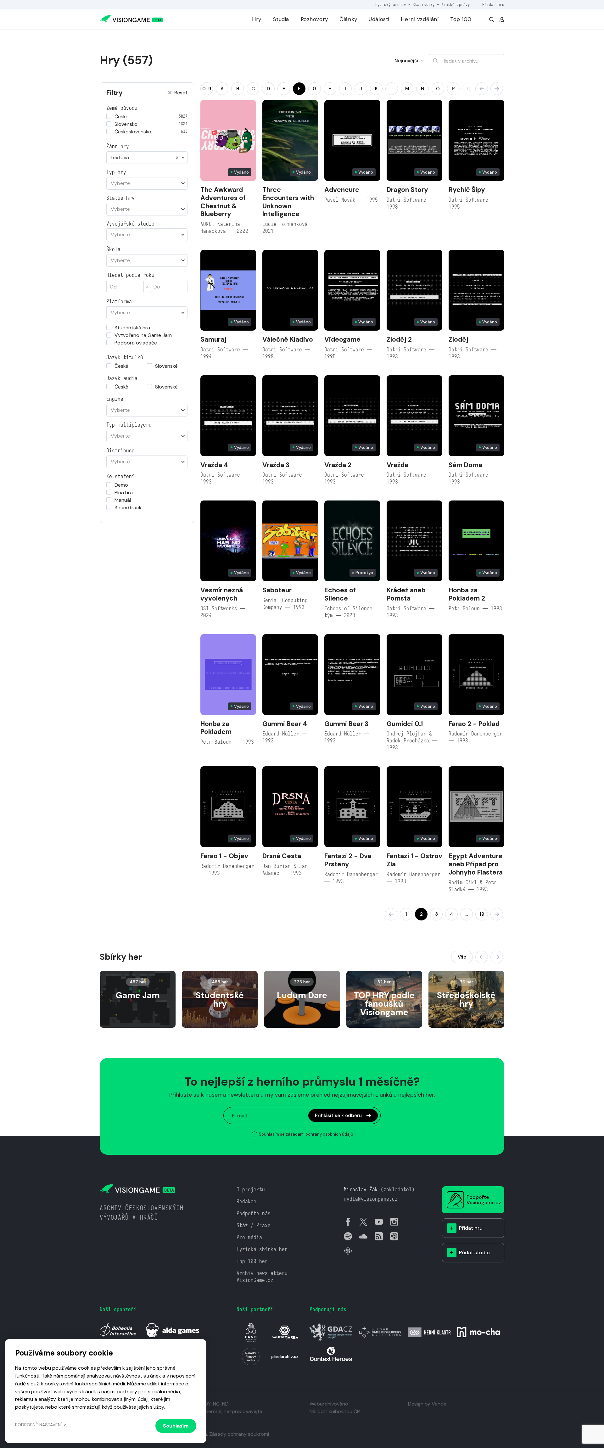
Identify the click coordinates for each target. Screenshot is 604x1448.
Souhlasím (176, 1426)
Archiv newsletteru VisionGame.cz (262, 1276)
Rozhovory (314, 19)
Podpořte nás (254, 1213)
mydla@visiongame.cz (371, 1199)
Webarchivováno (329, 1403)
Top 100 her (252, 1261)
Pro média (249, 1237)
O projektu (251, 1189)
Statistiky (424, 4)
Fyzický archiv (390, 4)
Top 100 (461, 19)
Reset (180, 93)
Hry (256, 19)
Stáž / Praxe (254, 1225)
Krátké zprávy (455, 4)
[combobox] (146, 157)
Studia (281, 19)
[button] (481, 88)
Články (348, 19)
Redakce (246, 1201)
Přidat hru (493, 4)
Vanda (439, 1403)
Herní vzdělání (420, 19)
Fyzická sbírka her (262, 1249)
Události (379, 19)
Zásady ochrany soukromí (239, 1434)
